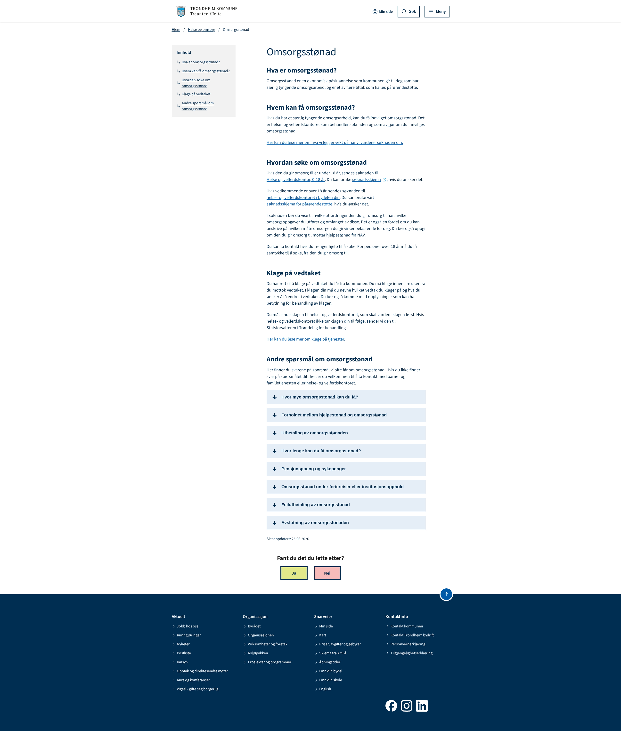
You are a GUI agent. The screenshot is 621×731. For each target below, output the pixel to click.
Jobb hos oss (187, 626)
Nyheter (183, 644)
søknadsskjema (366, 180)
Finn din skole (330, 680)
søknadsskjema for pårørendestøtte (299, 204)
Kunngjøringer (189, 635)
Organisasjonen (261, 635)
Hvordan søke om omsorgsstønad (196, 83)
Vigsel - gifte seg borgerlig (197, 689)
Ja (294, 573)
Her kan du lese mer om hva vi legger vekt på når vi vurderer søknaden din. (335, 142)
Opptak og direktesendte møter (202, 671)
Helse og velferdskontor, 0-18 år (296, 180)
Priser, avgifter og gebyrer (340, 644)
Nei (327, 573)
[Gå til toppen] (446, 594)
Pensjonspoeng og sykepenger (313, 468)
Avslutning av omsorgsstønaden (315, 522)
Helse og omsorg (201, 29)
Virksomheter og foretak (267, 644)
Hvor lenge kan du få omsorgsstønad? (321, 450)
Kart (322, 635)
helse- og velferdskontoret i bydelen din (303, 198)
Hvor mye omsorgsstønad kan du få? (319, 397)
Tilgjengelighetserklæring (412, 653)
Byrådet (254, 626)
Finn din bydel (330, 671)
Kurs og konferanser (193, 680)
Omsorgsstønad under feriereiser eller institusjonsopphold (342, 486)
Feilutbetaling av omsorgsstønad (315, 504)
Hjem (176, 29)
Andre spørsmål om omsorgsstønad (198, 106)
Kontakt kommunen (407, 626)
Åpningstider (329, 662)
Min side (386, 11)
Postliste (184, 653)
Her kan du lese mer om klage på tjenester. (306, 339)
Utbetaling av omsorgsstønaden (314, 432)
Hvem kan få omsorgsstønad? (206, 71)
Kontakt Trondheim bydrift (412, 635)
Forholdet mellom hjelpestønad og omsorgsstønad (334, 415)
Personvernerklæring (408, 644)
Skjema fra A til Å (332, 653)
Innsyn (182, 662)
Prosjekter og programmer (269, 662)
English (325, 689)
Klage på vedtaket (196, 94)
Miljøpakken (258, 653)
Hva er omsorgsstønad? (201, 62)
